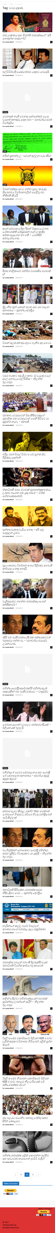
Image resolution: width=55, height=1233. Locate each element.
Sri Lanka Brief (8, 42)
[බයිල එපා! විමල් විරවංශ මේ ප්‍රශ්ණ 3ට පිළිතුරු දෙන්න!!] (27, 441)
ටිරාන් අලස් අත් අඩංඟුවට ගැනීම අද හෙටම (27, 342)
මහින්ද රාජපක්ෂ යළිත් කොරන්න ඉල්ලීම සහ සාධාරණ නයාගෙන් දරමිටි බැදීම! (26, 1157)
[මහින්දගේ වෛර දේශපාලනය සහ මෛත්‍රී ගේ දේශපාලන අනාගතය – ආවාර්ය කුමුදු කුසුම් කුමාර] (27, 753)
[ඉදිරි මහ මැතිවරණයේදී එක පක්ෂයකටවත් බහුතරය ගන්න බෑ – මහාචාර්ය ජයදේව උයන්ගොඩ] (27, 624)
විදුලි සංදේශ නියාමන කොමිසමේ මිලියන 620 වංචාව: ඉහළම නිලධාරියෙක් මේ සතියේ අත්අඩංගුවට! (26, 1081)
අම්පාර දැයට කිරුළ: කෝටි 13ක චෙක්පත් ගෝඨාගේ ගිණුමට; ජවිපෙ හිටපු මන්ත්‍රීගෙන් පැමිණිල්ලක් (27, 814)
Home (5, 4)
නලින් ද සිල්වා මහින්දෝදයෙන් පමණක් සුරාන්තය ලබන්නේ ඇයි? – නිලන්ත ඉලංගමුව (25, 1002)
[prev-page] (15, 1175)
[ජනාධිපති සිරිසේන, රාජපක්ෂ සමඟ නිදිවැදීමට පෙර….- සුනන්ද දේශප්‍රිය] (27, 876)
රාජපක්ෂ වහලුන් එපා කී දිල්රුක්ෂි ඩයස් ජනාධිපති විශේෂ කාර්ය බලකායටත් (25, 964)
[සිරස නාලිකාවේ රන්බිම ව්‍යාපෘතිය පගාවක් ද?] (27, 258)
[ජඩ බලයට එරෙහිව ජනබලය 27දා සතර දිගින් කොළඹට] (27, 1105)
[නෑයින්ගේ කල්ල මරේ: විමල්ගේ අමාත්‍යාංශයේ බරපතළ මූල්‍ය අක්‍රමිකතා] (27, 913)
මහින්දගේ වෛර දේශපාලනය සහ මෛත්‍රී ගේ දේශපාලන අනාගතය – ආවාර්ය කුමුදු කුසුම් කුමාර (26, 775)
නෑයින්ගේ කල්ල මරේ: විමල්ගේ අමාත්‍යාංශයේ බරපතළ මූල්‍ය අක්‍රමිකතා (24, 927)
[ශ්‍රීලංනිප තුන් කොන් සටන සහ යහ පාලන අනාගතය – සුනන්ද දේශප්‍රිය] (27, 294)
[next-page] (38, 1175)
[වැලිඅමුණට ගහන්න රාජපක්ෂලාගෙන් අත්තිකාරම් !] (27, 588)
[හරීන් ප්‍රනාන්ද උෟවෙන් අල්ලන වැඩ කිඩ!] (27, 143)
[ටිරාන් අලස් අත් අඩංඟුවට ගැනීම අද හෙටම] (27, 330)
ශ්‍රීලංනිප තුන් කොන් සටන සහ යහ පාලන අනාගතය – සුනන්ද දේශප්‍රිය (26, 309)
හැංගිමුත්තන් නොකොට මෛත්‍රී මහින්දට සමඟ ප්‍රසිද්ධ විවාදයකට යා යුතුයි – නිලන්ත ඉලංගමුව (27, 853)
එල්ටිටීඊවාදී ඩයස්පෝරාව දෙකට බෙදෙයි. (26, 71)
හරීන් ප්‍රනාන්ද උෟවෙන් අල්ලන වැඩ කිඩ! (27, 155)
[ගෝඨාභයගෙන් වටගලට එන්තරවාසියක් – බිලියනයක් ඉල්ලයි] (27, 711)
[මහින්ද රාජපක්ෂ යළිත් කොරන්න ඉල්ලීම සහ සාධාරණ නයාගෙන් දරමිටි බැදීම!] (27, 1141)
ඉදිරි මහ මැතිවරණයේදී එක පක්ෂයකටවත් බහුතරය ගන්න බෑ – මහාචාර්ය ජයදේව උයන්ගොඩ (27, 640)
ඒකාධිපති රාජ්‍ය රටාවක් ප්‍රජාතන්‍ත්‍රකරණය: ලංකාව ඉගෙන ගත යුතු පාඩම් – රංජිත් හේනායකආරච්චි (27, 493)
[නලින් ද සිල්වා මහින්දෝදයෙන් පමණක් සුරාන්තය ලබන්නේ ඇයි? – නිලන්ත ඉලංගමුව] (27, 985)
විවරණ (5, 112)
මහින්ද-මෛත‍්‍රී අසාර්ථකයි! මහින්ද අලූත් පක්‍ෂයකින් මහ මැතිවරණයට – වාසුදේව (25, 690)
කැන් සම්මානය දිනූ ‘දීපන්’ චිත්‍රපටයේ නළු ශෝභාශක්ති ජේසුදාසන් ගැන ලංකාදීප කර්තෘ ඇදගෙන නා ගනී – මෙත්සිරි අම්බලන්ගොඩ (26, 233)
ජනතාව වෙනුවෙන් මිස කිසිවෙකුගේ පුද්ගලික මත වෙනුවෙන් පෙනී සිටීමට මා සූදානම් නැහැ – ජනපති (26, 418)
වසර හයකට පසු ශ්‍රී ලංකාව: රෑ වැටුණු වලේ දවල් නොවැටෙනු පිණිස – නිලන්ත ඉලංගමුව (27, 379)
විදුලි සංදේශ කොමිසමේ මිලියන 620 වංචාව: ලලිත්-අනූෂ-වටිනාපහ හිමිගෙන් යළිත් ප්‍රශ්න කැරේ (27, 1041)
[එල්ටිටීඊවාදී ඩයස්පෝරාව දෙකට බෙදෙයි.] (27, 59)
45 (21, 1175)
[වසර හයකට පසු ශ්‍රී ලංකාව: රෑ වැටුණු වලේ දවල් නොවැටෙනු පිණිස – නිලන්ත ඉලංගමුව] (27, 362)
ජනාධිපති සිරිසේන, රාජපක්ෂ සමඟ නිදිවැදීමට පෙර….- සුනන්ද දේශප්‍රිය (22, 891)
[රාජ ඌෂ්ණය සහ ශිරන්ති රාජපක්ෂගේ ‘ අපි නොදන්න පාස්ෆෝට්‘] (27, 22)
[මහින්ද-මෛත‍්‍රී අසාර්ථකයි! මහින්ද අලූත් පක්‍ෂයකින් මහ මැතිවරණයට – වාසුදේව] (27, 669)
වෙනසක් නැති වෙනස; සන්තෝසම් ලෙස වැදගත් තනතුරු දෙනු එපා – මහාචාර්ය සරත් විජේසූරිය (27, 119)
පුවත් (4, 31)
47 (33, 1175)
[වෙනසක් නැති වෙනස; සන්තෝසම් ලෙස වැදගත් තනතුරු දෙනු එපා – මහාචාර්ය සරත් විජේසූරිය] (27, 97)
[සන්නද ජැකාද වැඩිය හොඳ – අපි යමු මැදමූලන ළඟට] (27, 516)
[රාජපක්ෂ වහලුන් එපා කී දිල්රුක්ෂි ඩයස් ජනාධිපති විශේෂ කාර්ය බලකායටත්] (27, 949)
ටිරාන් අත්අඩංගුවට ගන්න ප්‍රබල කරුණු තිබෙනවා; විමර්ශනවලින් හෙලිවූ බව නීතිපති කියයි (24, 192)
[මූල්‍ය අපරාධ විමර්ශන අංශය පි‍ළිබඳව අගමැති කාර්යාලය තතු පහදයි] (27, 552)
